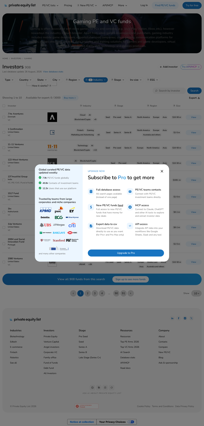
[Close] (162, 171)
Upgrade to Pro (126, 253)
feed (120, 205)
